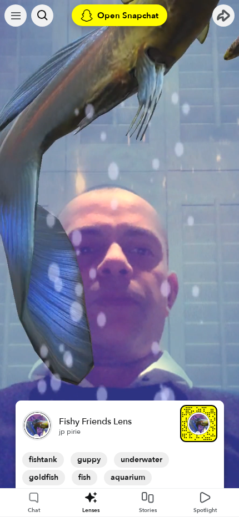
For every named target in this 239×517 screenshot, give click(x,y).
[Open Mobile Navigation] (15, 15)
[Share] (223, 15)
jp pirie (70, 431)
